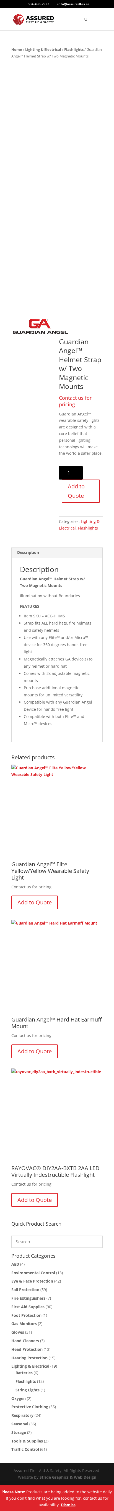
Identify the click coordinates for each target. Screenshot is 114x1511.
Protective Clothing (29, 1406)
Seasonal (19, 1423)
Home (16, 49)
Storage (18, 1432)
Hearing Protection (29, 1357)
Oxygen (18, 1398)
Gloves (17, 1332)
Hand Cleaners (25, 1340)
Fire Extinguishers (28, 1298)
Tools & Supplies (27, 1441)
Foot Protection (26, 1315)
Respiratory (22, 1415)
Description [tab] (28, 552)
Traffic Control (25, 1449)
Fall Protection (25, 1289)
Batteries (24, 1372)
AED (15, 1264)
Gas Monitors (24, 1323)
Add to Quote (76, 491)
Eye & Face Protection (32, 1281)
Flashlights (74, 49)
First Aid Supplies (28, 1306)
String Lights (27, 1389)
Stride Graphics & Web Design (68, 1477)
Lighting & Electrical (43, 49)
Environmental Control (33, 1272)
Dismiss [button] (68, 1504)
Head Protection (27, 1349)
